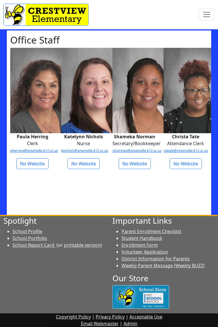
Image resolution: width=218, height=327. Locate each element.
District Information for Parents (155, 259)
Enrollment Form (139, 245)
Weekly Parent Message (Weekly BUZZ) (163, 265)
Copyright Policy (73, 317)
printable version (82, 245)
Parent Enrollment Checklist (151, 231)
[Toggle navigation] (207, 14)
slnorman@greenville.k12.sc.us (137, 150)
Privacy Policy (110, 317)
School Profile (27, 231)
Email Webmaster (100, 323)
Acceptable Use (145, 317)
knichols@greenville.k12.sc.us (84, 150)
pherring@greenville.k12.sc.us (34, 150)
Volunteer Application (144, 252)
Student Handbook (141, 238)
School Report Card (33, 245)
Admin (130, 323)
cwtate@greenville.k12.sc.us (186, 150)
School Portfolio (29, 238)
